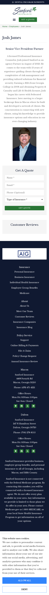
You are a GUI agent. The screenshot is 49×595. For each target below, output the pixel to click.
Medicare (24, 293)
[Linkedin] (33, 406)
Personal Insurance (24, 272)
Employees (14, 26)
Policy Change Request (24, 356)
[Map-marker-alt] (15, 406)
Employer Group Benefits (24, 288)
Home (4, 26)
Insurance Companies (24, 322)
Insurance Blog (24, 327)
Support (24, 340)
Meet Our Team (24, 311)
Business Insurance (25, 277)
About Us (24, 306)
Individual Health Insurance (24, 282)
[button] (14, 19)
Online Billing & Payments (25, 345)
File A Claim (24, 351)
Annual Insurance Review (24, 361)
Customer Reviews (24, 316)
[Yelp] (27, 406)
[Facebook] (21, 406)
